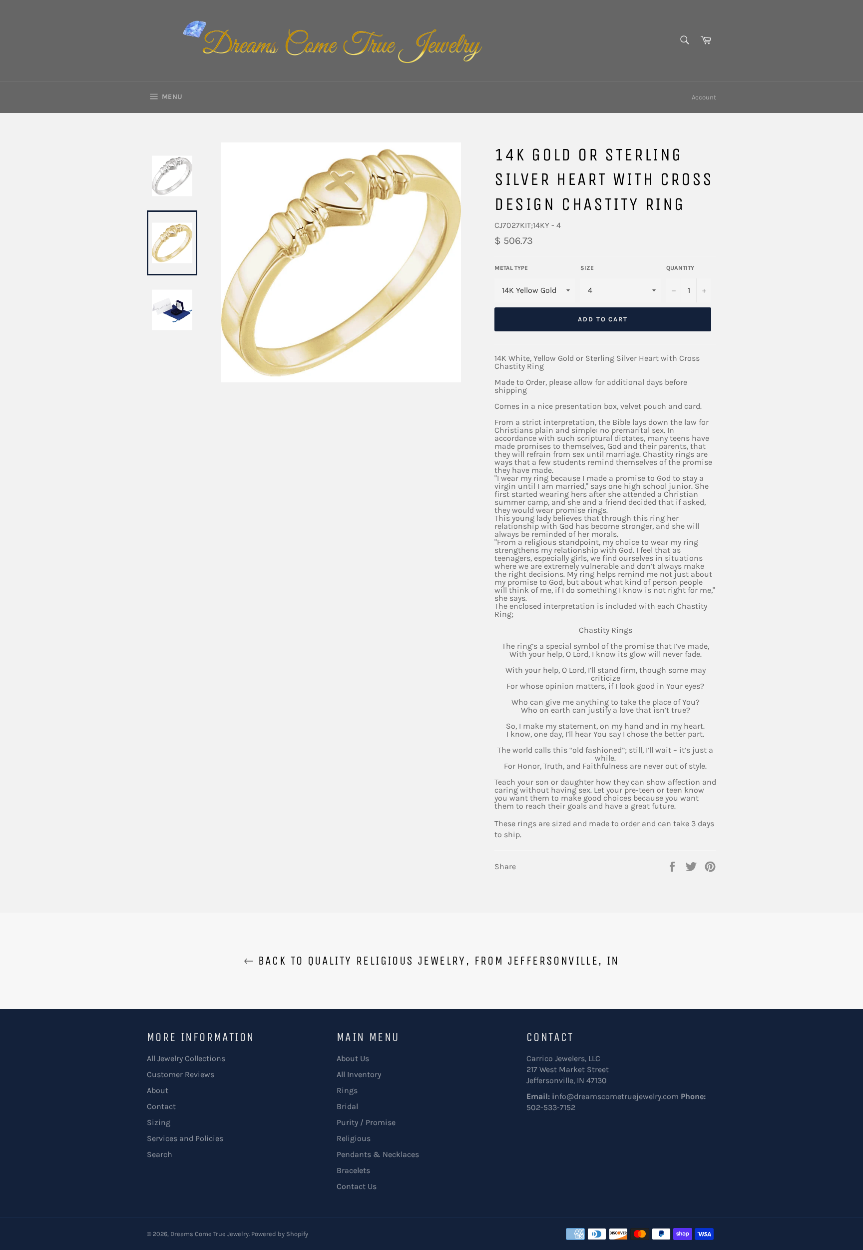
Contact (161, 1106)
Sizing (158, 1122)
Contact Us (357, 1186)
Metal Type (511, 267)
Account (704, 97)
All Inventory (359, 1074)
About (157, 1090)
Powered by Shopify (279, 1234)
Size (587, 267)
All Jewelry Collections (186, 1058)
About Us (353, 1058)
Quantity (680, 267)
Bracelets (353, 1170)
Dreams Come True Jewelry (209, 1234)
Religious (354, 1138)
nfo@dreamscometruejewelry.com (616, 1096)
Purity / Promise (366, 1122)
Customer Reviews (180, 1074)
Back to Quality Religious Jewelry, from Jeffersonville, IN (436, 961)
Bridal (347, 1106)
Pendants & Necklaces (378, 1154)
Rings (347, 1090)
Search (159, 1154)
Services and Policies (185, 1138)
